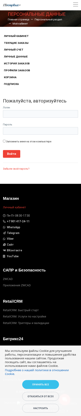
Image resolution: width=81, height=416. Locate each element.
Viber (10, 238)
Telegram (13, 233)
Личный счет (13, 49)
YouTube (12, 256)
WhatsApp (13, 227)
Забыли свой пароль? (16, 168)
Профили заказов (17, 70)
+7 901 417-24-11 (18, 221)
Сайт (10, 244)
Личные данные (16, 56)
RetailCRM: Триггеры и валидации (26, 323)
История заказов (16, 63)
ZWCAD (8, 279)
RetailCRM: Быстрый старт (21, 310)
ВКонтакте (14, 250)
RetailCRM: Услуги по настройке (24, 316)
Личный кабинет (16, 36)
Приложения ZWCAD (17, 285)
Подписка (11, 84)
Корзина (10, 77)
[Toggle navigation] (75, 5)
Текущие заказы (16, 42)
